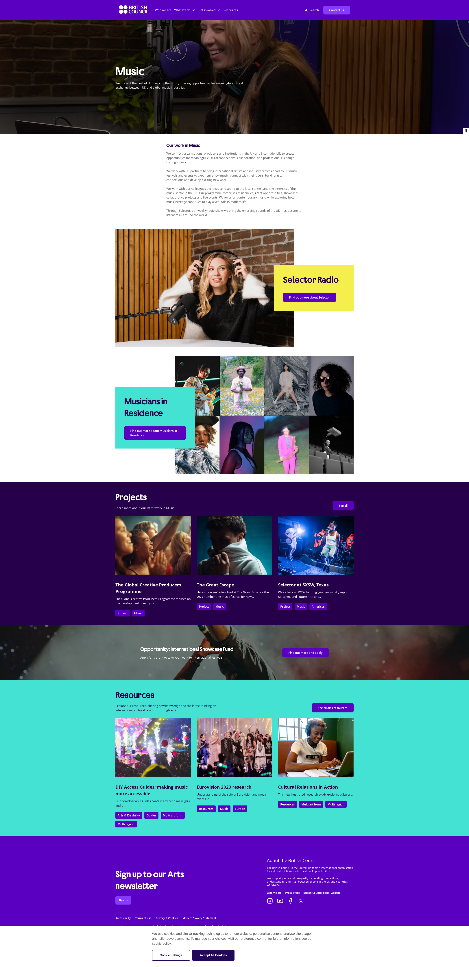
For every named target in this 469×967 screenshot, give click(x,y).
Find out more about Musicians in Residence (153, 433)
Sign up (123, 900)
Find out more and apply (305, 653)
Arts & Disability (129, 815)
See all (343, 506)
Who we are (163, 10)
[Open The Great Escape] (234, 545)
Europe (240, 809)
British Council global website (322, 892)
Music (138, 613)
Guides (151, 815)
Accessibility (123, 918)
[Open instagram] (270, 901)
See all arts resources (333, 708)
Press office (292, 892)
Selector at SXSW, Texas (303, 585)
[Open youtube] (280, 901)
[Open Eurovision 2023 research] (234, 747)
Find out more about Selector (309, 297)
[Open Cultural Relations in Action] (316, 747)
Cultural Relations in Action (308, 787)
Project (123, 613)
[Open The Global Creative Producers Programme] (153, 545)
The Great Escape (215, 585)
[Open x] (301, 901)
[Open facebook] (290, 901)
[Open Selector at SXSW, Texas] (316, 545)
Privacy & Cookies (167, 918)
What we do (182, 10)
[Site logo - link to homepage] (133, 10)
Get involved (207, 10)
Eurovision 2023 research (224, 787)
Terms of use (143, 918)
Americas (318, 607)
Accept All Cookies (213, 955)
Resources (231, 10)
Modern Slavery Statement (199, 918)
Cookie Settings (171, 955)
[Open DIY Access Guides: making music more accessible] (153, 747)
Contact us (336, 10)
